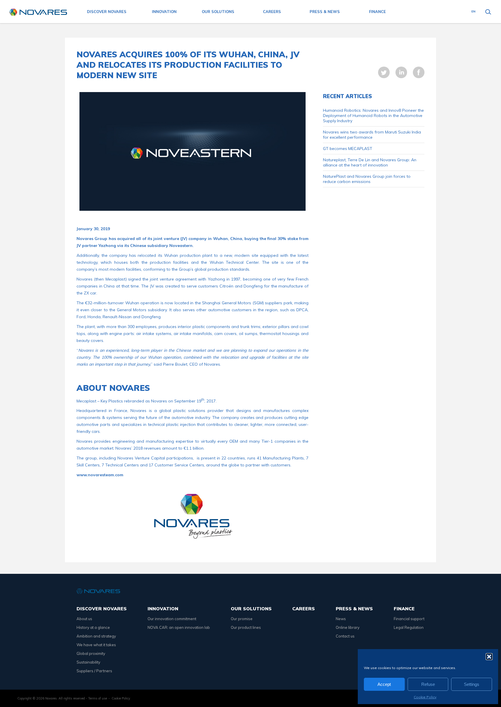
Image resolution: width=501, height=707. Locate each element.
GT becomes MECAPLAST (347, 148)
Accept (384, 684)
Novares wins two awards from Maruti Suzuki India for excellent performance (372, 134)
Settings (471, 684)
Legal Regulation (409, 627)
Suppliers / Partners (94, 670)
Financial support (409, 618)
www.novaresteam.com (100, 474)
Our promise (242, 618)
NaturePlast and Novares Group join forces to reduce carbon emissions (367, 179)
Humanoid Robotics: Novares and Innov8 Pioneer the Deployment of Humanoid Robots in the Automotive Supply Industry (373, 115)
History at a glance (93, 627)
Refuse (428, 684)
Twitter (384, 72)
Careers (272, 11)
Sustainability (88, 662)
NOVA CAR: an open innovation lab (179, 627)
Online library (348, 627)
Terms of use (97, 698)
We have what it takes (96, 644)
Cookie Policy (425, 697)
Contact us (345, 636)
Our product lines (246, 627)
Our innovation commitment (172, 618)
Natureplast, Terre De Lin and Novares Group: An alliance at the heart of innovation (369, 162)
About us (84, 618)
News (341, 618)
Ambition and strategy (96, 636)
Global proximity (91, 653)
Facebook (418, 72)
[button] (489, 657)
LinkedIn (401, 72)
